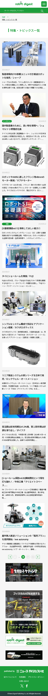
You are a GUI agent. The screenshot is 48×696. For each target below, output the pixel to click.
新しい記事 (10, 557)
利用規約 (22, 677)
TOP (3, 17)
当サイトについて (10, 677)
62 (33, 557)
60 (23, 557)
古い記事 (38, 557)
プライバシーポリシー (36, 677)
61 (28, 557)
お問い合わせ (24, 681)
